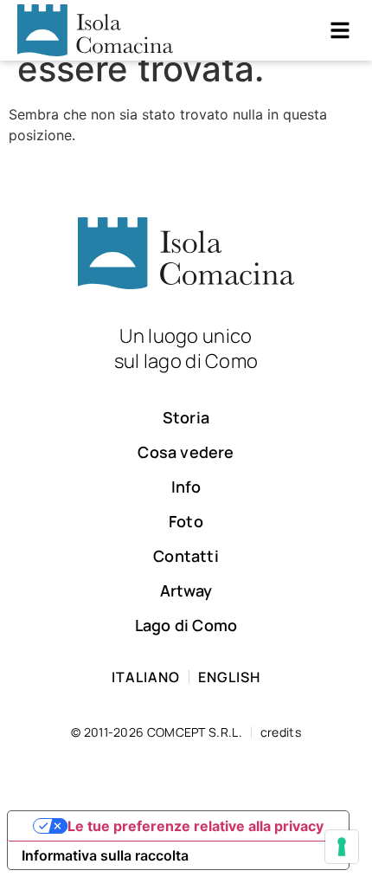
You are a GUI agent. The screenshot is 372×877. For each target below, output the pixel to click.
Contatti (186, 555)
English (229, 677)
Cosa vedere (186, 452)
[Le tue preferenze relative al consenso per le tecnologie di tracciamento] (341, 846)
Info (186, 486)
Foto (186, 521)
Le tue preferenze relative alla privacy (195, 826)
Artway (186, 590)
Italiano (146, 677)
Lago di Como (186, 625)
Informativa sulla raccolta (105, 855)
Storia (186, 417)
